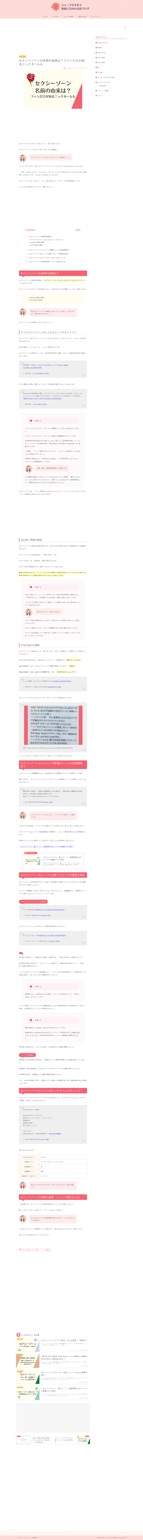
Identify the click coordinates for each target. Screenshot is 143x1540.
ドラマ (100, 95)
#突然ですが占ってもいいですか (33, 398)
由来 (49, 1249)
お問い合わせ (82, 16)
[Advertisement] (53, 36)
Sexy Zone (22, 56)
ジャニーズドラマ (104, 82)
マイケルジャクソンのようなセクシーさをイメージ (48, 239)
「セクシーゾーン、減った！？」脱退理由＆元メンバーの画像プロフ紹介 (46, 846)
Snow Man (101, 62)
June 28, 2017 (46, 915)
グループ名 (31, 1249)
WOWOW (56, 16)
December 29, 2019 (54, 687)
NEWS (100, 47)
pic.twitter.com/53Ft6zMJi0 (57, 935)
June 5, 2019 (55, 941)
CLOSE (78, 230)
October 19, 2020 (43, 373)
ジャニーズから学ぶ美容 (106, 77)
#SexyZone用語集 (55, 1133)
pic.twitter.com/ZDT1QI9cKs (61, 681)
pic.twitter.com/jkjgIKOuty (53, 398)
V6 (99, 67)
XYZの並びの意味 (37, 245)
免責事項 (34, 1537)
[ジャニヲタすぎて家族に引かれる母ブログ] (71, 12)
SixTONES (101, 57)
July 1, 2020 (45, 1139)
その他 (100, 72)
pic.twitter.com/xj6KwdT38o (32, 367)
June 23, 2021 (42, 404)
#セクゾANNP (63, 365)
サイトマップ (95, 16)
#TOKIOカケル (40, 909)
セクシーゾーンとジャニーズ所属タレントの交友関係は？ (49, 250)
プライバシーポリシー (23, 1537)
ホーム (46, 16)
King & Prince (102, 43)
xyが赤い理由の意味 (37, 242)
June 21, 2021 (48, 802)
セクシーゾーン (41, 1249)
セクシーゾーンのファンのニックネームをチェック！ (48, 257)
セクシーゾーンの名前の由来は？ (41, 236)
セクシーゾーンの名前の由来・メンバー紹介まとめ (47, 261)
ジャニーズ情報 (68, 16)
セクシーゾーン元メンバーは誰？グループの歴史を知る (48, 254)
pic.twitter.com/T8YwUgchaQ (55, 909)
